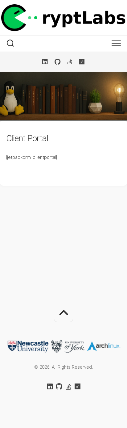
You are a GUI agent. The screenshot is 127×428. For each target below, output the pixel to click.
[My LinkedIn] (45, 61)
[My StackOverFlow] (69, 61)
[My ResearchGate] (82, 61)
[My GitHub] (57, 61)
